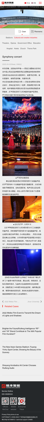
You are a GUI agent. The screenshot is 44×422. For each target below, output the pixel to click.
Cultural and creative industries (25, 37)
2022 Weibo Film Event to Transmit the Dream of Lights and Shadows (12, 301)
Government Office (25, 43)
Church (23, 48)
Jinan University (33, 301)
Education (37, 43)
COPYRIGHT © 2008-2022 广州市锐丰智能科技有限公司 (20, 417)
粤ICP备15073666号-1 (9, 419)
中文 (28, 3)
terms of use (15, 414)
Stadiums (9, 37)
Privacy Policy (6, 414)
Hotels (16, 48)
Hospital (10, 48)
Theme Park (31, 48)
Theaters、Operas (9, 43)
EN (35, 3)
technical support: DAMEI (25, 419)
